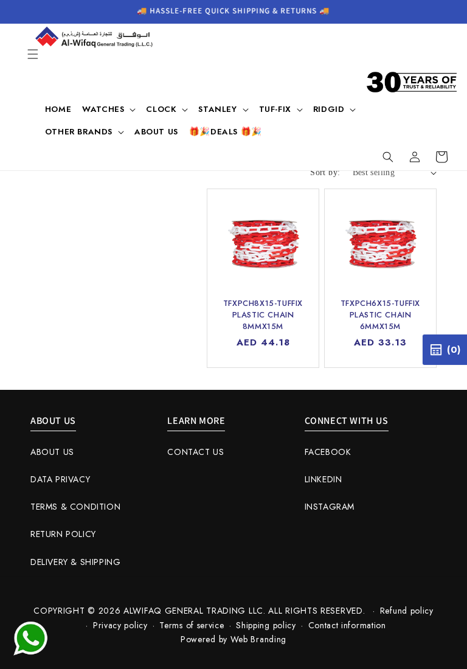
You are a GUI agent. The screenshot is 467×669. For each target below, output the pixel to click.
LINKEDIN (323, 479)
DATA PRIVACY (60, 479)
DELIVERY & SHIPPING (75, 562)
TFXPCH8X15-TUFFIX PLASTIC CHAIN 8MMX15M (263, 314)
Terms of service (191, 625)
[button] (32, 54)
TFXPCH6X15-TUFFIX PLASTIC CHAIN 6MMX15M (380, 314)
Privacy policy (120, 625)
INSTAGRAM (330, 507)
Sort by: (325, 172)
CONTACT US (195, 452)
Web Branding (258, 639)
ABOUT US (52, 452)
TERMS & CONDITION (75, 507)
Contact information (347, 625)
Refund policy (407, 611)
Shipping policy (266, 625)
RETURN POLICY (63, 534)
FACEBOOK (328, 452)
